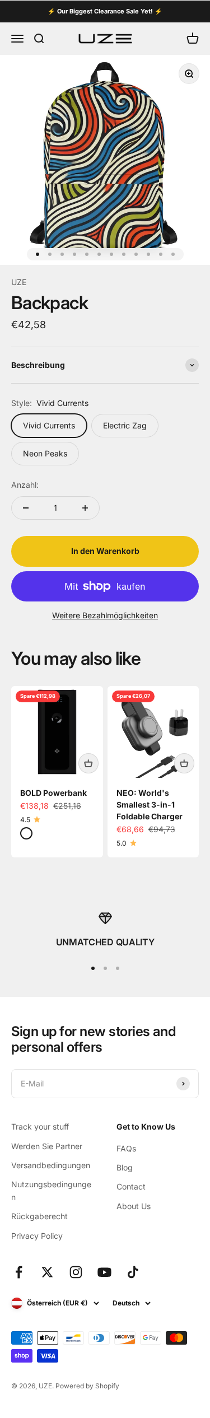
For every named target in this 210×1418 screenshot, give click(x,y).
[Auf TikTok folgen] (133, 1272)
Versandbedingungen (50, 1165)
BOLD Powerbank (53, 792)
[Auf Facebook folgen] (18, 1272)
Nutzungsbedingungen (51, 1190)
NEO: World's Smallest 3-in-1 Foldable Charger (149, 804)
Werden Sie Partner (46, 1146)
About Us (133, 1206)
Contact (131, 1186)
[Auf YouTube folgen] (104, 1272)
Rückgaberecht (39, 1216)
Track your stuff (40, 1126)
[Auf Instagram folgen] (75, 1272)
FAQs (126, 1148)
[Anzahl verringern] (26, 508)
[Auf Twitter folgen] (47, 1272)
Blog (124, 1167)
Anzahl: (25, 484)
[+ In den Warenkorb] (88, 763)
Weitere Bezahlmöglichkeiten (105, 615)
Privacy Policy (37, 1235)
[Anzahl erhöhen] (85, 508)
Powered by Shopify (87, 1386)
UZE (18, 282)
